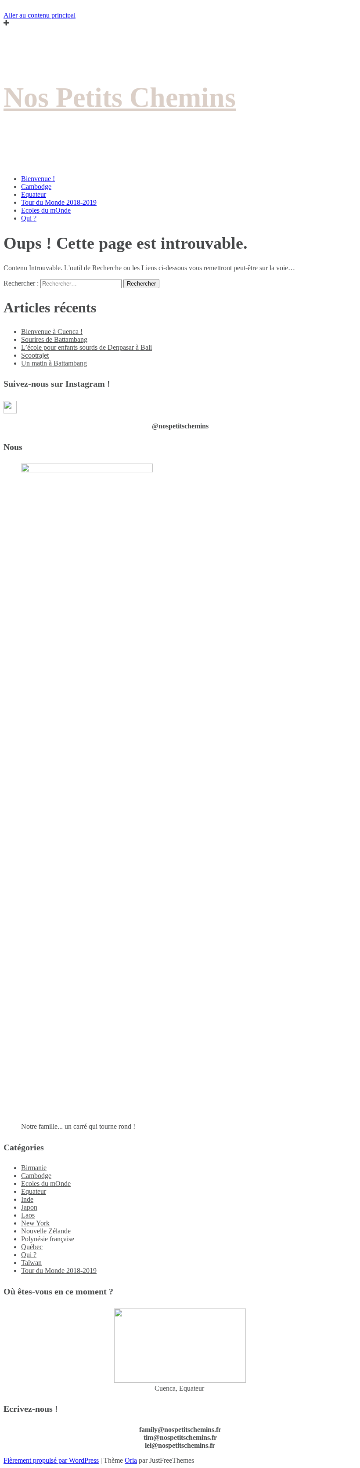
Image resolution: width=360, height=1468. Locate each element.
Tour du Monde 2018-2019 (59, 202)
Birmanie (34, 1167)
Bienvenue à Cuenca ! (52, 331)
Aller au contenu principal (40, 15)
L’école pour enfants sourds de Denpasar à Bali (86, 347)
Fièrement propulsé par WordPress (51, 1460)
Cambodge (36, 186)
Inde (27, 1199)
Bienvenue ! (38, 178)
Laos (28, 1215)
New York (35, 1223)
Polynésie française (47, 1239)
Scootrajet (35, 355)
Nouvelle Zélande (46, 1231)
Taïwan (31, 1262)
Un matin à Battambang (54, 363)
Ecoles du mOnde (46, 210)
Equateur (33, 194)
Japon (29, 1207)
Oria (131, 1460)
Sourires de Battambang (54, 339)
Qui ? (28, 218)
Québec (32, 1247)
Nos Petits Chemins (120, 97)
